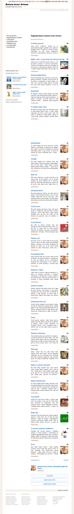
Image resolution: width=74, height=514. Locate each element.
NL (44, 1)
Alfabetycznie (11, 43)
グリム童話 (55, 502)
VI (64, 1)
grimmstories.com (44, 10)
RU (57, 1)
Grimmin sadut (25, 501)
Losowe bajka (11, 45)
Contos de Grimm (41, 503)
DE (14, 1)
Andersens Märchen (11, 498)
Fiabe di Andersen (10, 503)
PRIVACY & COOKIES (63, 490)
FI (24, 1)
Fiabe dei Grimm (41, 496)
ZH (67, 1)
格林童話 (55, 500)
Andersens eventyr (10, 496)
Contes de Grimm (25, 503)
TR (60, 1)
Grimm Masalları (41, 499)
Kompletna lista (12, 41)
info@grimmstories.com (16, 102)
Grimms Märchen (25, 498)
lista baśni (66, 460)
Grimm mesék (24, 504)
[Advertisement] (37, 22)
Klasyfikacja (11, 47)
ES (21, 1)
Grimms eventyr (25, 496)
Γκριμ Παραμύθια (57, 499)
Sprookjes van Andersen (12, 504)
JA (37, 1)
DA (11, 1)
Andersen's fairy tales (11, 499)
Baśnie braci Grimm (17, 4)
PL (47, 1)
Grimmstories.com (12, 71)
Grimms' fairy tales (26, 499)
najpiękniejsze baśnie (63, 10)
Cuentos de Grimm (26, 500)
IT (34, 1)
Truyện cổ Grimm (41, 498)
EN (17, 1)
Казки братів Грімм (58, 498)
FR (27, 1)
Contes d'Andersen (10, 501)
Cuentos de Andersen (11, 500)
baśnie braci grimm (53, 10)
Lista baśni (10, 39)
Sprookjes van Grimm (42, 500)
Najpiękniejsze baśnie (14, 37)
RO (54, 1)
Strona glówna (11, 36)
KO (41, 1)
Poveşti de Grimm (41, 504)
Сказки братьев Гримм (59, 496)
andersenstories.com (11, 494)
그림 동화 (55, 503)
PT (50, 1)
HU (31, 1)
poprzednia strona (35, 460)
